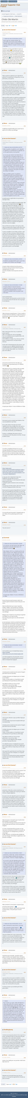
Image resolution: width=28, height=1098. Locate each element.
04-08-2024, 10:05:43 (6, 846)
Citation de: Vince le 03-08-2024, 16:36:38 (13, 543)
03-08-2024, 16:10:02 (6, 327)
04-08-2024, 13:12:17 (6, 920)
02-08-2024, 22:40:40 (6, 32)
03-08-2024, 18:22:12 (6, 445)
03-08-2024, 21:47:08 (6, 816)
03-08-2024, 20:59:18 (6, 669)
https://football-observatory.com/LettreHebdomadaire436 (12, 653)
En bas (2, 25)
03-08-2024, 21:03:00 (6, 714)
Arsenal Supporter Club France (10, 5)
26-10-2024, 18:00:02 (6, 1057)
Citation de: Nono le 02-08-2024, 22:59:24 (13, 259)
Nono (5, 123)
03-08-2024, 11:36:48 (6, 140)
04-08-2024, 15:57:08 (6, 1032)
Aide (11, 1093)
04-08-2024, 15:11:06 (6, 997)
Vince (5, 70)
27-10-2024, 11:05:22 (6, 1072)
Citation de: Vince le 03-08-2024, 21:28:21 (13, 853)
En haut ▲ (15, 1093)
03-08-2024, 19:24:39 (6, 524)
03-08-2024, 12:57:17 (6, 281)
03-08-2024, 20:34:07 (6, 641)
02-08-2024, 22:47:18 (6, 72)
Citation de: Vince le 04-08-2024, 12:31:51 (13, 923)
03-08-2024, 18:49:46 (6, 509)
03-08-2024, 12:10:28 (6, 255)
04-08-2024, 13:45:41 (6, 972)
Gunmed (6, 537)
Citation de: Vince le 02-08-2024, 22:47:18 (13, 147)
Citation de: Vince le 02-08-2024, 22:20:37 (13, 38)
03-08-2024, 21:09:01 (6, 767)
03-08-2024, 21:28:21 (6, 787)
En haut (3, 1084)
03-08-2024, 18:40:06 (6, 465)
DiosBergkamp (8, 1029)
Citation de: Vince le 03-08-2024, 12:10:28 (13, 285)
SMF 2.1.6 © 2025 (4, 1094)
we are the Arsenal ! (10, 30)
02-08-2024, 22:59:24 (6, 125)
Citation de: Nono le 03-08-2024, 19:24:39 (13, 645)
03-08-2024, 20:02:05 (6, 540)
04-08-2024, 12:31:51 (6, 901)
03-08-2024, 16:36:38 (6, 359)
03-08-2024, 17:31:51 (6, 417)
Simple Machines (11, 1094)
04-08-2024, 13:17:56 (6, 952)
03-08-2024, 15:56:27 (6, 310)
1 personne (4, 409)
